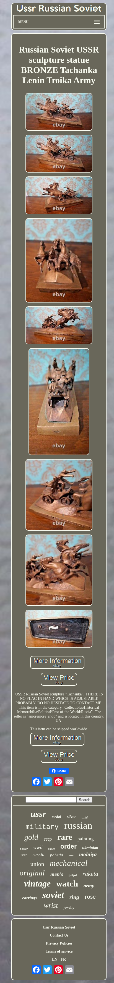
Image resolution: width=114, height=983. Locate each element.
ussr (38, 814)
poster (24, 848)
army (89, 885)
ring (74, 897)
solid (85, 817)
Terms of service (59, 951)
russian (78, 825)
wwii (38, 847)
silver (71, 816)
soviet (53, 895)
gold (31, 837)
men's (56, 874)
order (68, 846)
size (71, 855)
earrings (29, 898)
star (24, 855)
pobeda (56, 855)
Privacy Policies (59, 943)
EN (54, 959)
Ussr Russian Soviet (59, 927)
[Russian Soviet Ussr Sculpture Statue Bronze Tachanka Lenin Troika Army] (58, 112)
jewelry (68, 907)
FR (63, 959)
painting (85, 838)
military (42, 827)
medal (56, 817)
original (32, 873)
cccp (48, 839)
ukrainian (90, 848)
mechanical (68, 863)
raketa (90, 873)
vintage (37, 883)
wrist (51, 905)
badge (51, 848)
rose (90, 896)
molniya (88, 854)
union (37, 864)
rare (64, 836)
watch (67, 883)
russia (38, 854)
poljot (73, 875)
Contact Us (59, 935)
